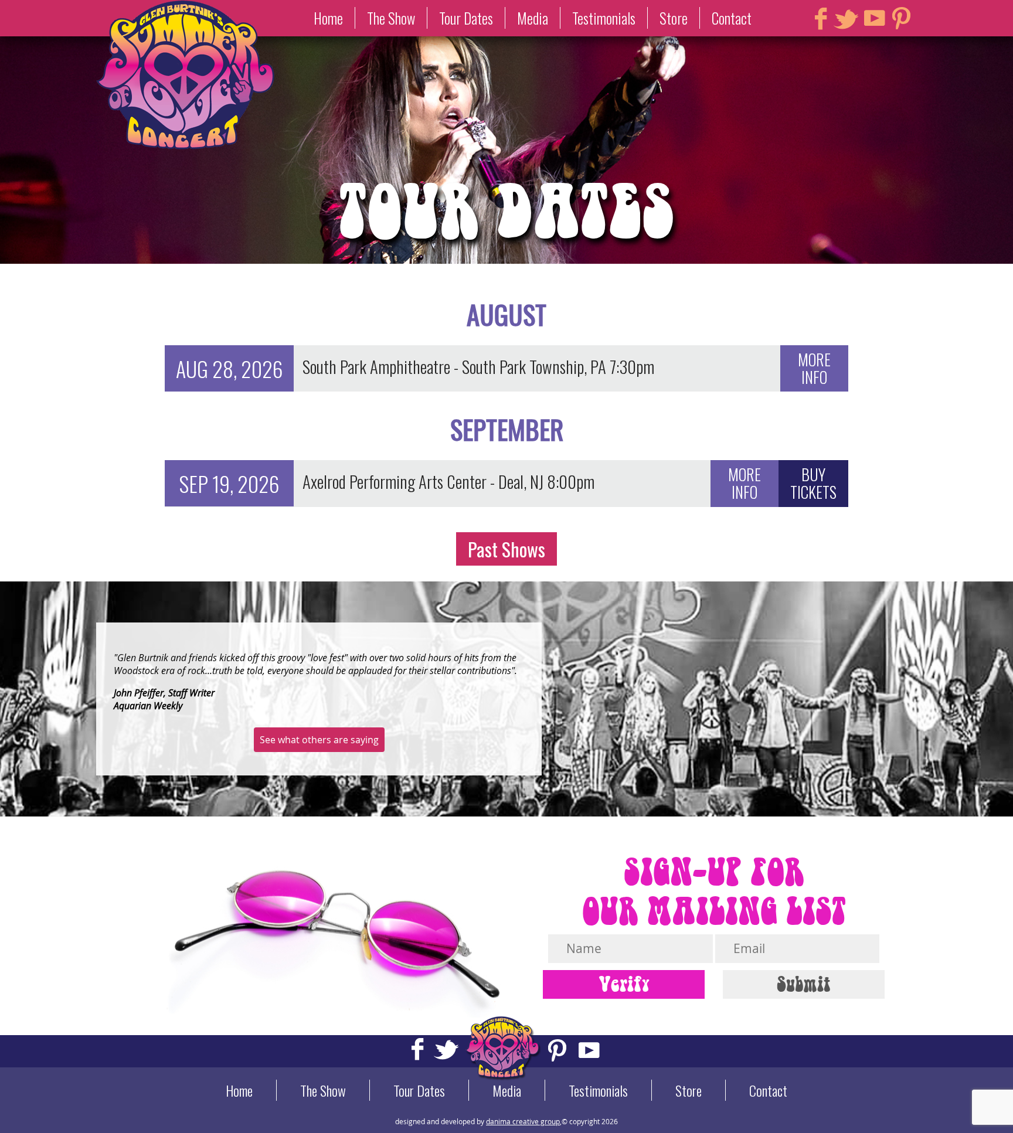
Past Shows (506, 549)
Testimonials (603, 18)
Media (532, 18)
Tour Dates (466, 18)
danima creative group (523, 1121)
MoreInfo (814, 368)
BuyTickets (813, 482)
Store (674, 18)
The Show (391, 18)
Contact (732, 18)
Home (328, 18)
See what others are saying (319, 739)
